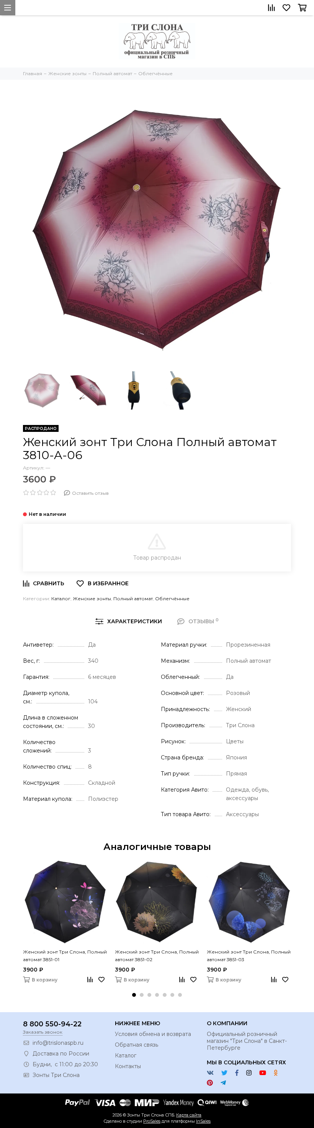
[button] (134, 995)
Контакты (128, 1066)
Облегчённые (172, 598)
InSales (203, 1121)
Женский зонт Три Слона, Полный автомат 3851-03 (249, 955)
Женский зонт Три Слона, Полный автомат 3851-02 (157, 955)
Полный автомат (133, 598)
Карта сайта (188, 1115)
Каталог (60, 598)
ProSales (151, 1121)
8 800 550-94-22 (52, 1024)
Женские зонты (92, 598)
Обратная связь (136, 1044)
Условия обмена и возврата (153, 1034)
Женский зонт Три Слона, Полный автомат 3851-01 (65, 955)
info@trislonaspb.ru (58, 1042)
